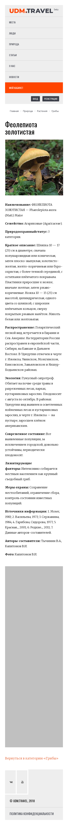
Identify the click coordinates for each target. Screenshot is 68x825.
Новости (14, 77)
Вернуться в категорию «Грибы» (31, 758)
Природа (14, 44)
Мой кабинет (16, 88)
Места (12, 22)
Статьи (13, 55)
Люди (12, 33)
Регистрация (50, 98)
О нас (12, 66)
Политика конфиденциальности (32, 813)
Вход (35, 98)
